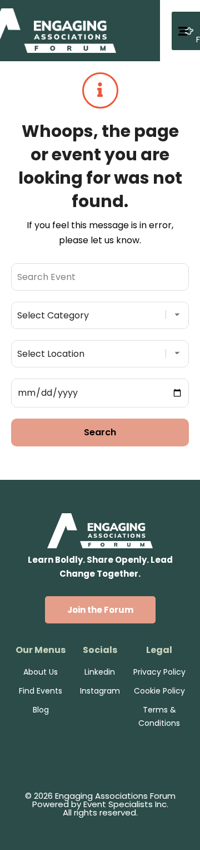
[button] (100, 609)
